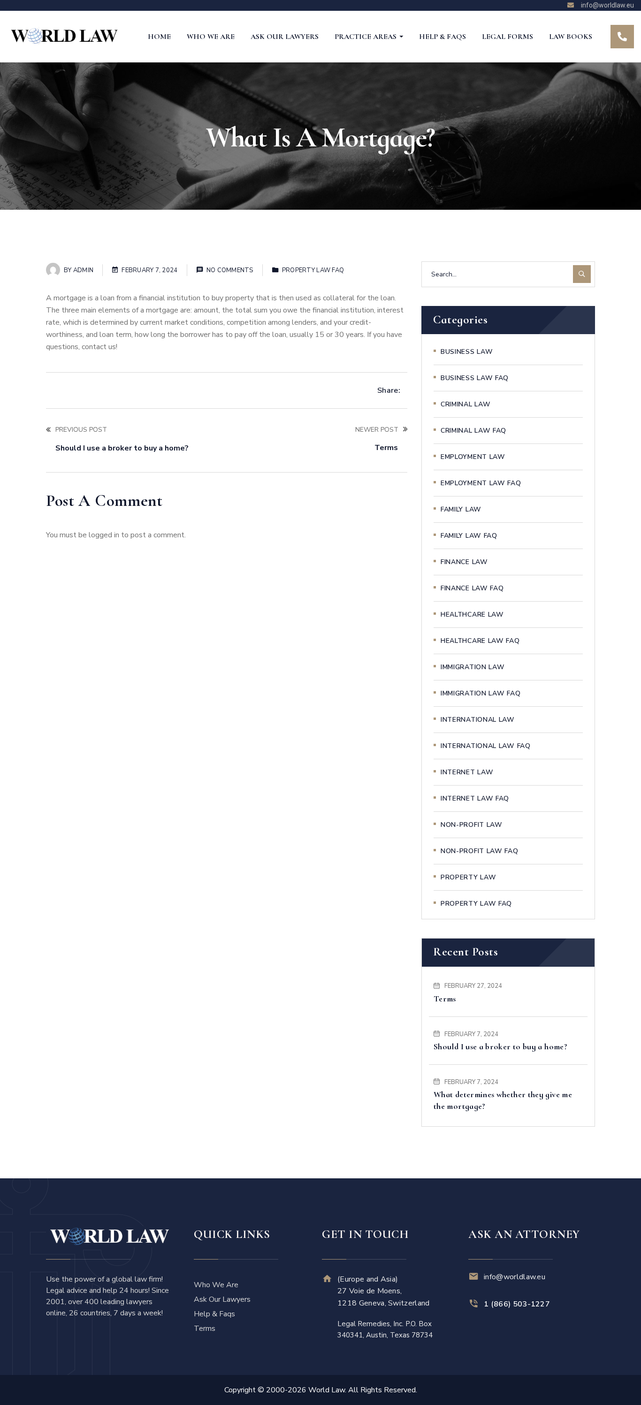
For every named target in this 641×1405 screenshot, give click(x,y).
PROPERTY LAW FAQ (313, 270)
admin (83, 270)
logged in (104, 535)
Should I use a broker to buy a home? (500, 1046)
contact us (99, 347)
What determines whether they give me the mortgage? (503, 1100)
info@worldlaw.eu (514, 1277)
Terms (445, 998)
